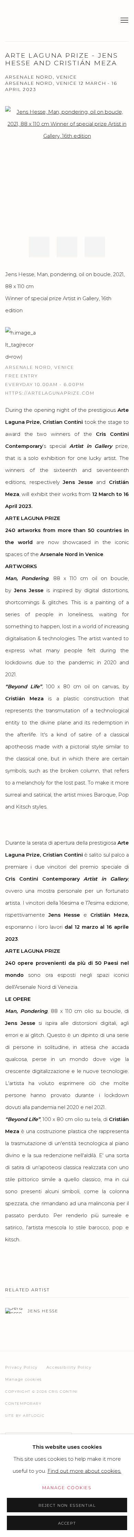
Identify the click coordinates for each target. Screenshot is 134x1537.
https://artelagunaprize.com (49, 393)
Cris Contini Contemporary (32, 20)
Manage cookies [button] (23, 1379)
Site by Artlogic (25, 1415)
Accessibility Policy (69, 1367)
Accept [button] (67, 1523)
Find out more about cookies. (84, 1471)
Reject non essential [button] (67, 1505)
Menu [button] (124, 20)
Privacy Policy (21, 1367)
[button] (39, 247)
